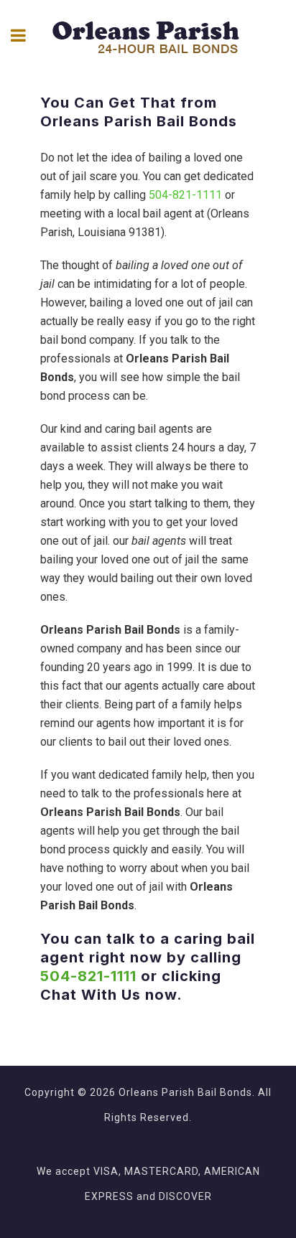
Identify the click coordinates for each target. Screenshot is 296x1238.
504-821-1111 (185, 195)
